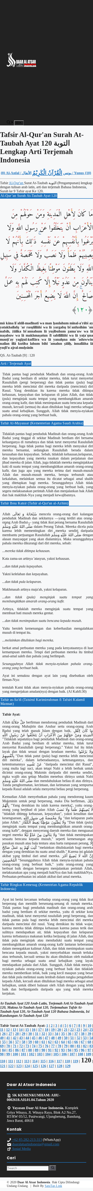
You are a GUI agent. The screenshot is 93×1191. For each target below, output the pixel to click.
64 (63, 1042)
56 (10, 1042)
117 (59, 1061)
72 (21, 1046)
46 (40, 1038)
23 (78, 1030)
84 (4, 1050)
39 (89, 1034)
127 (51, 1066)
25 (91, 1030)
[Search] (52, 1167)
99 (8, 1054)
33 (50, 1034)
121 (2, 1066)
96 (82, 1050)
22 (72, 1030)
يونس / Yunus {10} (77, 173)
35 (63, 1034)
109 (88, 1054)
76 (46, 1046)
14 (21, 1030)
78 (59, 1046)
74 (33, 1046)
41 (8, 1038)
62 (50, 1042)
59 (30, 1042)
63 (56, 1042)
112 (18, 1061)
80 (72, 1046)
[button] (10, 123)
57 (17, 1042)
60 (36, 1042)
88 (30, 1050)
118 (67, 1061)
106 (64, 1054)
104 (48, 1054)
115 (43, 1061)
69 (2, 1046)
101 (23, 1054)
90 (43, 1050)
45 (33, 1038)
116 (51, 1061)
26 (4, 1034)
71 (14, 1046)
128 (59, 1066)
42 (14, 1038)
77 (53, 1046)
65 (69, 1042)
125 (35, 1066)
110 (2, 1061)
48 (53, 1038)
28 (17, 1034)
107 (72, 1054)
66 (76, 1042)
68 (89, 1042)
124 (27, 1066)
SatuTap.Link (53, 1186)
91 (50, 1050)
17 (40, 1030)
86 (17, 1050)
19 (53, 1030)
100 (15, 1054)
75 (40, 1046)
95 (76, 1050)
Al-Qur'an (16, 183)
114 (34, 1061)
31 (36, 1034)
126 (43, 1066)
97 (89, 1050)
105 (56, 1054)
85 (10, 1050)
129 (67, 1066)
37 (76, 1034)
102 (31, 1054)
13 (14, 1030)
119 (75, 1061)
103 (39, 1054)
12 (8, 1030)
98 (2, 1054)
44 (27, 1038)
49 (59, 1038)
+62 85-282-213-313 (26, 1140)
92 (56, 1050)
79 (65, 1046)
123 (19, 1066)
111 (10, 1061)
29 (23, 1034)
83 (91, 1046)
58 (23, 1042)
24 (85, 1030)
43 (21, 1038)
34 (56, 1034)
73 (27, 1046)
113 (26, 1061)
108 (80, 1054)
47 (46, 1038)
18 (46, 1030)
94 (69, 1050)
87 (23, 1050)
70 (8, 1046)
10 (89, 1025)
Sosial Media (21, 1149)
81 (78, 1046)
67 (82, 1042)
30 (30, 1034)
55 (4, 1042)
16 (33, 1030)
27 (10, 1034)
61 (43, 1042)
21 (65, 1030)
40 (2, 1038)
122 (11, 1066)
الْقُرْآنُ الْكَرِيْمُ (47, 173)
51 (72, 1038)
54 (91, 1038)
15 (27, 1030)
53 (85, 1038)
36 (69, 1034)
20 (59, 1030)
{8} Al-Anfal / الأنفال (16, 173)
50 (65, 1038)
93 (63, 1050)
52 (78, 1038)
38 (82, 1034)
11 (1, 1030)
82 (85, 1046)
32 (43, 1034)
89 (36, 1050)
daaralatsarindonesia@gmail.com (35, 1144)
